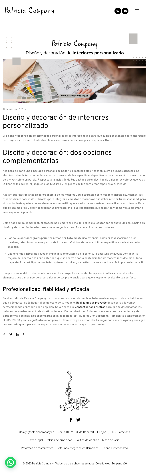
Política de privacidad (59, 440)
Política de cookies (87, 440)
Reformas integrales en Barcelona (77, 448)
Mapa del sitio (110, 440)
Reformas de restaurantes (37, 448)
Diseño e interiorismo (115, 448)
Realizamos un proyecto (91, 303)
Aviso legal (36, 440)
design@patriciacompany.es (36, 432)
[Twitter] (78, 420)
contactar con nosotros (90, 307)
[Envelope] (125, 11)
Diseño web (103, 463)
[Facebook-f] (71, 420)
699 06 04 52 (65, 432)
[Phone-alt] (117, 11)
